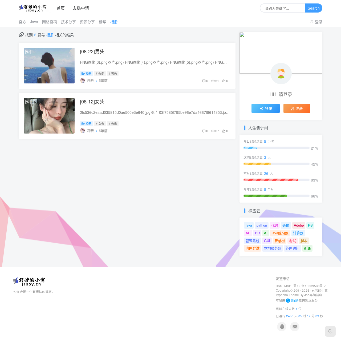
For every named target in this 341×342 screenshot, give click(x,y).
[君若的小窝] (35, 8)
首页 (61, 8)
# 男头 (113, 73)
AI (265, 232)
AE (248, 232)
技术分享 (68, 21)
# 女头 (100, 123)
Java (34, 21)
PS (310, 225)
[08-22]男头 (92, 51)
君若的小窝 (320, 290)
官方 (22, 21)
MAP (287, 286)
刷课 (307, 248)
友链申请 (81, 8)
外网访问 (292, 248)
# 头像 (100, 73)
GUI (267, 240)
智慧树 (279, 240)
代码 (274, 225)
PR (257, 232)
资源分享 (87, 21)
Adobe (299, 225)
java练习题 (280, 232)
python (262, 225)
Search (314, 8)
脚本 (304, 240)
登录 (318, 21)
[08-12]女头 (92, 101)
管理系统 (252, 240)
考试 (292, 240)
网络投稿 (49, 21)
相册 (114, 21)
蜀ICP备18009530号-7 (309, 286)
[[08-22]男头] (49, 65)
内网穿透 (252, 248)
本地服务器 (272, 248)
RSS (279, 286)
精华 (102, 21)
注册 (299, 108)
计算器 (298, 232)
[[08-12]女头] (49, 116)
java (249, 225)
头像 (285, 225)
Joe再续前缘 (313, 295)
